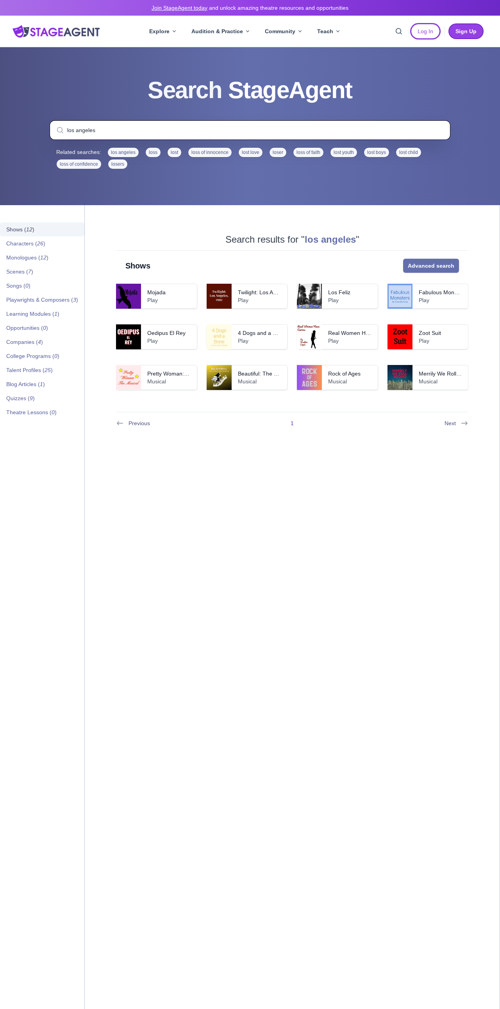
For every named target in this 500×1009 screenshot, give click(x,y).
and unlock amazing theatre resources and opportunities (250, 8)
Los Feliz (339, 292)
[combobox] (250, 130)
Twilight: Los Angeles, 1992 (271, 292)
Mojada (156, 292)
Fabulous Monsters (442, 292)
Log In (425, 31)
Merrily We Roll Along (445, 373)
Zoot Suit (430, 333)
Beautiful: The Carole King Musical (280, 373)
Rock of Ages (344, 373)
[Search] (399, 31)
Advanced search (431, 266)
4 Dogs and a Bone (262, 333)
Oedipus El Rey (166, 333)
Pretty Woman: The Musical (181, 373)
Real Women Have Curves (361, 333)
